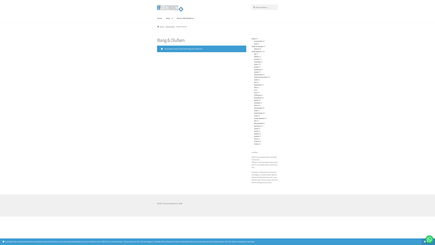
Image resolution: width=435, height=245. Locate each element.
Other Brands (170, 27)
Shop (168, 18)
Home (159, 18)
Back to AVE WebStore (185, 18)
